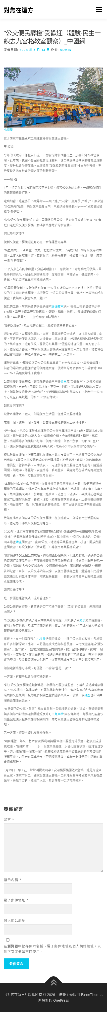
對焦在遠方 (19, 9)
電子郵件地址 (16, 900)
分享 (63, 381)
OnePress (61, 1000)
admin (66, 50)
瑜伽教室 (57, 306)
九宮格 (58, 714)
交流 (82, 620)
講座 (19, 542)
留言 (9, 819)
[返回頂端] (53, 983)
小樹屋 (8, 130)
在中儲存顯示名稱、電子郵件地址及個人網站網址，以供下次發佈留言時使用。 (52, 949)
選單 (98, 9)
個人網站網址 (14, 920)
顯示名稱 (12, 879)
